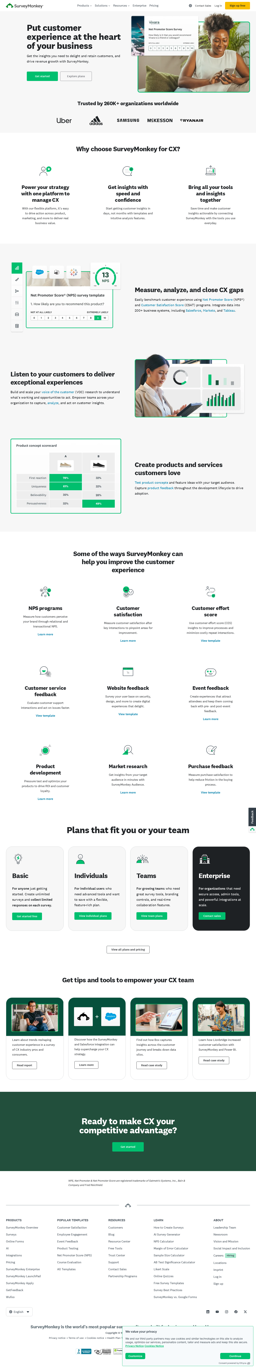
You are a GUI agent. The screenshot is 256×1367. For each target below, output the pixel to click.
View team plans (151, 916)
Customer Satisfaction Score (162, 305)
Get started (42, 76)
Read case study (151, 1065)
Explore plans (76, 76)
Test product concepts (151, 482)
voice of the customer (58, 392)
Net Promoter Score (218, 299)
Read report (24, 1065)
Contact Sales (203, 5)
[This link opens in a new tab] (208, 1312)
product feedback (160, 488)
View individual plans (93, 916)
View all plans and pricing (128, 949)
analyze (52, 403)
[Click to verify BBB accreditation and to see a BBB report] (83, 1353)
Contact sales (212, 916)
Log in (218, 5)
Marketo (209, 310)
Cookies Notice (154, 1345)
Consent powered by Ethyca (232, 1363)
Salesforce (193, 310)
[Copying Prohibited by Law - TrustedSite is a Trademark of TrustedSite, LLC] (121, 1353)
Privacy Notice (134, 1345)
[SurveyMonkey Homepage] (24, 6)
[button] (252, 820)
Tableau (229, 310)
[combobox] (19, 1311)
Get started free (27, 916)
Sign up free (237, 6)
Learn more (45, 634)
